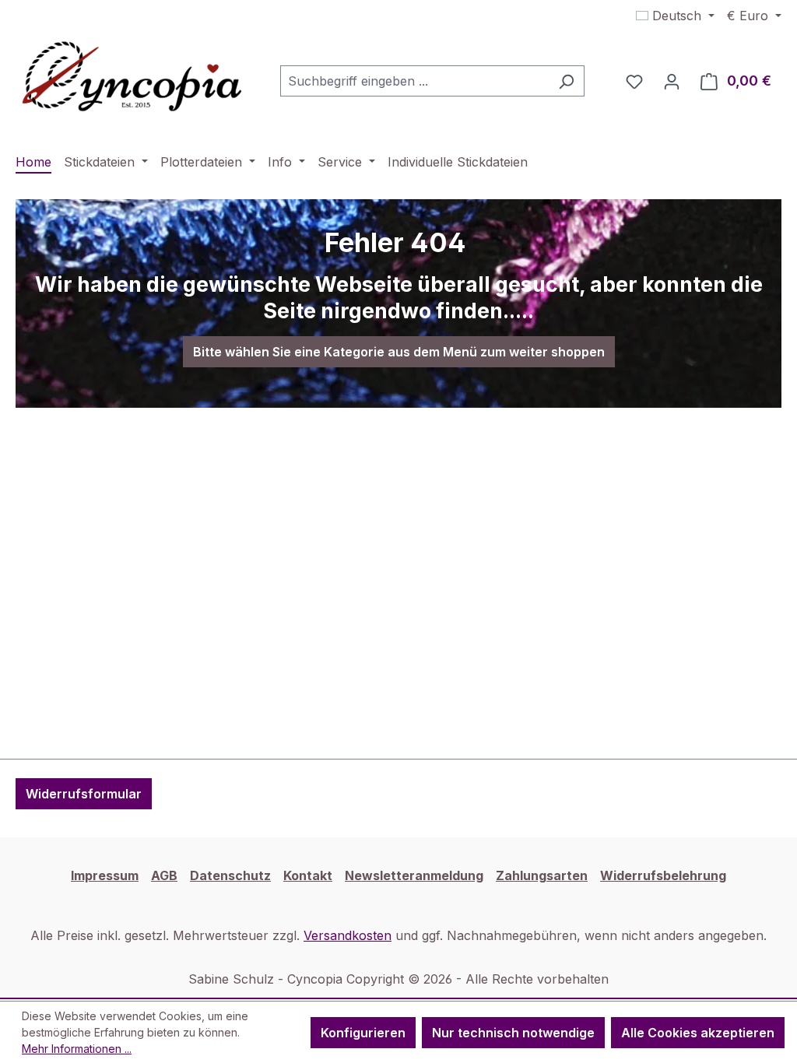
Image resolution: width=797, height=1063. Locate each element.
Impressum (105, 875)
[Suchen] (566, 80)
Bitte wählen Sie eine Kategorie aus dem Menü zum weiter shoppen (399, 352)
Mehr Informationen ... (77, 1048)
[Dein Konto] (671, 80)
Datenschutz (230, 875)
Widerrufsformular (84, 794)
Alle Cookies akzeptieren (697, 1032)
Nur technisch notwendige (513, 1032)
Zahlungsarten (542, 875)
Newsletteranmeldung (414, 875)
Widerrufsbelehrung (663, 875)
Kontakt (307, 875)
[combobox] (414, 80)
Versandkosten (347, 935)
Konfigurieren (363, 1032)
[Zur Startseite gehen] (132, 77)
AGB (164, 875)
